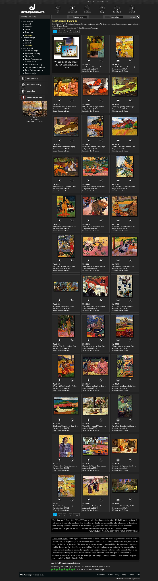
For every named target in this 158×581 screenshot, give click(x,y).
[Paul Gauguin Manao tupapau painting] (124, 87)
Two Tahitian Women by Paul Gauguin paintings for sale (102, 67)
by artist (132, 12)
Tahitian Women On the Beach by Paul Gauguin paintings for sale (76, 107)
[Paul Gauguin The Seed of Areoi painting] (95, 326)
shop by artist (72, 28)
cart (57, 12)
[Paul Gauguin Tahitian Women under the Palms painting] (124, 326)
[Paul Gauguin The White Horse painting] (125, 406)
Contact (131, 575)
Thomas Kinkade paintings (35, 67)
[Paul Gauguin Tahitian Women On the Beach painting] (66, 87)
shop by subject (28, 21)
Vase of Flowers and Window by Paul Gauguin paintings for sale (105, 426)
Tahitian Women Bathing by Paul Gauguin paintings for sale (74, 226)
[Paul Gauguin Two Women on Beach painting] (95, 366)
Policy (124, 575)
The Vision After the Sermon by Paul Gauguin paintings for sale (105, 306)
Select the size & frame (90, 71)
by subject (117, 12)
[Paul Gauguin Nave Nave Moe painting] (95, 166)
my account (72, 12)
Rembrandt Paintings (32, 53)
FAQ (102, 12)
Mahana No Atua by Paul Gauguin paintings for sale (101, 466)
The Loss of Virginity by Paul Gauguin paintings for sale (73, 426)
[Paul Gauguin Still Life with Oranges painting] (95, 87)
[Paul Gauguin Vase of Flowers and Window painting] (95, 406)
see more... (29, 35)
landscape (28, 27)
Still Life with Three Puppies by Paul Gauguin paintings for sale (134, 306)
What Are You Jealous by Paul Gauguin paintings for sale (102, 226)
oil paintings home (58, 28)
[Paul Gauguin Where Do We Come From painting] (66, 286)
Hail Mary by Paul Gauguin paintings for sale (69, 266)
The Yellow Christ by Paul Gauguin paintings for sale (131, 67)
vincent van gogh (31, 51)
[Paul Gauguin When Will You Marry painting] (66, 366)
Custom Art (90, 2)
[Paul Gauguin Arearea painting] (66, 166)
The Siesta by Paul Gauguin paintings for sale (128, 266)
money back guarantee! (34, 97)
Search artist (114, 17)
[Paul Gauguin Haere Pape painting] (95, 126)
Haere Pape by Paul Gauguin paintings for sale (99, 146)
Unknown (35, 119)
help (138, 575)
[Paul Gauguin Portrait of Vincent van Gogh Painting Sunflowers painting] (124, 206)
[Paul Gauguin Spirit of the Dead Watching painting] (66, 126)
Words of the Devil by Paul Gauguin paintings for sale (72, 346)
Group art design (29, 37)
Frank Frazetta (30, 73)
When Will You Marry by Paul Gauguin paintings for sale (73, 386)
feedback (87, 12)
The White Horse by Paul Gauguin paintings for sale (130, 426)
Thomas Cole (30, 56)
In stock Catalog (113, 575)
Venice (27, 29)
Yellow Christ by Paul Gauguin (64, 506)
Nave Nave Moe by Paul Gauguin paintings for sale (100, 186)
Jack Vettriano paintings (34, 64)
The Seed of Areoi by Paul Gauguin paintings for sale (101, 346)
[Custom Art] (66, 58)
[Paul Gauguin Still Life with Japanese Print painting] (124, 446)
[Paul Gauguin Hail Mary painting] (66, 246)
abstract (28, 24)
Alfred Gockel (30, 62)
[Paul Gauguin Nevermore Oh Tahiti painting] (124, 486)
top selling (31, 91)
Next (76, 31)
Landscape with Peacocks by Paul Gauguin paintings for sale (133, 386)
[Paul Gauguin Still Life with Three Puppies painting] (124, 286)
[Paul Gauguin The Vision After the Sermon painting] (95, 286)
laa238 (35, 117)
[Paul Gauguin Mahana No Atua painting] (95, 446)
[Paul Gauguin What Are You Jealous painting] (95, 206)
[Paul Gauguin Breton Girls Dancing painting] (95, 486)
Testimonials (100, 575)
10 (74, 569)
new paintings (32, 78)
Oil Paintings (26, 575)
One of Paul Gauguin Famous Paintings (65, 563)
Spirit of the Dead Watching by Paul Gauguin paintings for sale (75, 146)
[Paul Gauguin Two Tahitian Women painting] (95, 47)
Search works (78, 17)
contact (132, 17)
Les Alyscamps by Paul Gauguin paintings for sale (129, 186)
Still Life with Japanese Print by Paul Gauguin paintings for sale (134, 466)
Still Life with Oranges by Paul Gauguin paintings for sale (103, 107)
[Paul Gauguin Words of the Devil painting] (66, 326)
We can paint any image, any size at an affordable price (66, 65)
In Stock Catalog (34, 85)
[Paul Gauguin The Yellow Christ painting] (124, 47)
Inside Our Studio (103, 2)
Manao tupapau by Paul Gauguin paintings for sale (130, 107)
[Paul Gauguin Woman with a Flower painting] (66, 446)
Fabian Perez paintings (33, 59)
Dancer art (29, 32)
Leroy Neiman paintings (34, 70)
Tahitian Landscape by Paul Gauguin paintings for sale (131, 146)
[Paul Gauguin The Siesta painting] (124, 246)
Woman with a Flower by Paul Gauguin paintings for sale (73, 466)
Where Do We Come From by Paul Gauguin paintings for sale (75, 306)
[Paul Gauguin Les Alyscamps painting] (124, 166)
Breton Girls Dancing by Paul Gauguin (96, 506)
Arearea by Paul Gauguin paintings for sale (68, 186)
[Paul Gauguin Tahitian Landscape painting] (124, 126)
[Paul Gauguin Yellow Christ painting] (66, 486)
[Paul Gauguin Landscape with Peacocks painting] (124, 366)
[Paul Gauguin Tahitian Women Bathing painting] (66, 206)
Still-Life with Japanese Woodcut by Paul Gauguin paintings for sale (106, 266)
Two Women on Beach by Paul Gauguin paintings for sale (103, 386)
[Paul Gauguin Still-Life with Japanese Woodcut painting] (95, 246)
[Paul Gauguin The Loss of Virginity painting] (66, 406)
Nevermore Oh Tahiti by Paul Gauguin (125, 506)
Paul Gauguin (95, 531)
